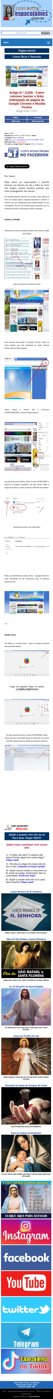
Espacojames (34, 1396)
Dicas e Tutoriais (37, 144)
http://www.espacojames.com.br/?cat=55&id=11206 (26, 140)
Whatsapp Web (38, 121)
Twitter (15, 118)
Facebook (38, 118)
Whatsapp (16, 121)
